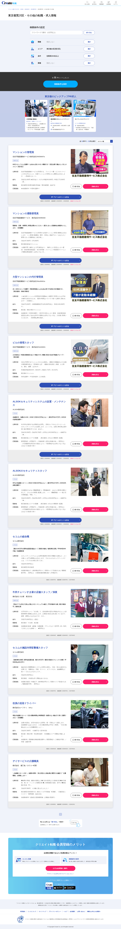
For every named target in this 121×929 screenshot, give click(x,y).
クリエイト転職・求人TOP (13, 9)
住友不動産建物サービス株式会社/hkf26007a (29, 157)
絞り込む (89, 32)
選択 (89, 42)
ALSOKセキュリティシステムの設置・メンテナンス (39, 403)
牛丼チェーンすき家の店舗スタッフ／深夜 (35, 592)
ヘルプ (65, 911)
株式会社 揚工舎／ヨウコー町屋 (25, 765)
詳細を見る (95, 186)
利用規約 (22, 911)
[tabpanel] (60, 116)
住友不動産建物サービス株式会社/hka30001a (29, 281)
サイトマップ (42, 911)
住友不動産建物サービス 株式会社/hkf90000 (29, 218)
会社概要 (72, 911)
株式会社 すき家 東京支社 (22, 596)
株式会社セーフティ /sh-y (22, 708)
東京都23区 (27, 9)
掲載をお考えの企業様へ (94, 911)
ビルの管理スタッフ (23, 342)
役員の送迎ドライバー (24, 703)
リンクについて (32, 911)
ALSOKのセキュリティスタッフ (30, 470)
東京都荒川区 (33, 9)
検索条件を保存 (60, 84)
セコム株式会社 (18, 541)
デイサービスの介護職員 (26, 761)
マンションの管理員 (23, 152)
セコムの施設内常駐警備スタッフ (30, 647)
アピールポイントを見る (61, 197)
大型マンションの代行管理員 (28, 276)
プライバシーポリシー (55, 911)
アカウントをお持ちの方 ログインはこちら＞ (60, 873)
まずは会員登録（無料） (60, 868)
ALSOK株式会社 (19, 409)
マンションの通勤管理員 (26, 213)
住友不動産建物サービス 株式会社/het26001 (29, 347)
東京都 (22, 9)
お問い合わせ (81, 911)
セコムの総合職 (21, 536)
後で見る (77, 186)
